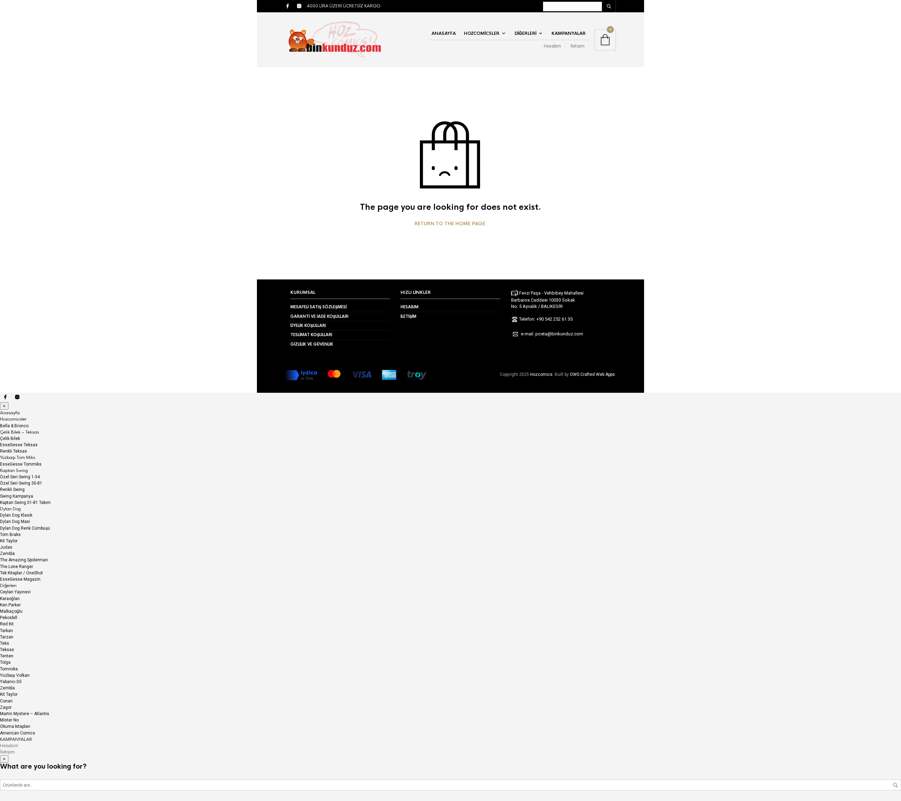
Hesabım (552, 46)
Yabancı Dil (10, 681)
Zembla (7, 553)
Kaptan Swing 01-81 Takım (25, 502)
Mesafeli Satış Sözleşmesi (318, 306)
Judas (6, 547)
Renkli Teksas (13, 451)
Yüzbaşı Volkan (15, 675)
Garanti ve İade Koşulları (319, 316)
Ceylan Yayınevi (15, 591)
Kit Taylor (9, 540)
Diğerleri (525, 33)
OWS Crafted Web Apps (592, 374)
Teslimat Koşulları (311, 334)
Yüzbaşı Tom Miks (17, 457)
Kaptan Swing (14, 470)
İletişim (578, 46)
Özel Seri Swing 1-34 (20, 476)
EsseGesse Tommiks (21, 464)
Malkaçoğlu (11, 611)
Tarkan (6, 630)
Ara (895, 785)
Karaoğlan (10, 598)
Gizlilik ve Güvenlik (311, 344)
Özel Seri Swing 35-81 (21, 483)
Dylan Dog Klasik (16, 515)
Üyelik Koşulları (308, 325)
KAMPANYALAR (569, 33)
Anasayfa (443, 33)
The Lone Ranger (16, 566)
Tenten (6, 656)
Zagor (6, 707)
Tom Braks (10, 534)
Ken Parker (10, 605)
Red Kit (7, 624)
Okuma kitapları (15, 726)
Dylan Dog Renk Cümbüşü (25, 528)
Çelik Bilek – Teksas (19, 432)
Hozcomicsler (481, 33)
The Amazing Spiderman (24, 559)
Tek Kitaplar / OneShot (21, 572)
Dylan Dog (10, 509)
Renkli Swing (12, 489)
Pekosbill (8, 617)
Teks (4, 643)
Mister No (9, 720)
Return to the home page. (451, 224)
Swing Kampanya (16, 496)
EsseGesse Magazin (20, 579)
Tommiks (9, 669)
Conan (6, 701)
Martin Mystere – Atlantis (24, 713)
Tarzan (6, 637)
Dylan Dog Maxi (15, 521)
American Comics (17, 733)
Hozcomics (541, 374)
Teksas (7, 649)
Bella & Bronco (14, 425)
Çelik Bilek (10, 438)
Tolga (5, 662)
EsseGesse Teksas (19, 444)
